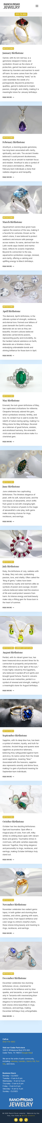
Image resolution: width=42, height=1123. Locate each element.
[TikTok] (26, 1120)
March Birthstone (12, 222)
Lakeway (13, 1061)
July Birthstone (11, 566)
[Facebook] (16, 1120)
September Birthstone (15, 735)
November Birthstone (14, 904)
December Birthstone (14, 978)
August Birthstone (13, 652)
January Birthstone (13, 53)
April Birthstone (11, 311)
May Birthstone (11, 400)
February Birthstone (14, 142)
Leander (22, 1061)
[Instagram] (21, 1120)
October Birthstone (13, 821)
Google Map (27, 1053)
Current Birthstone (23, 648)
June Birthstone (11, 486)
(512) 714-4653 (21, 14)
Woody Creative (28, 1115)
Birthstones (8, 48)
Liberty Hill (30, 1061)
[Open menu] (36, 6)
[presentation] (21, 31)
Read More (8, 97)
